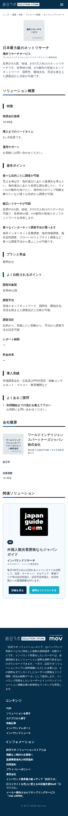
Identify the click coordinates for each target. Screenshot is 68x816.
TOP (8, 708)
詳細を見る (18, 590)
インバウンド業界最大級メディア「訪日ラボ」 (32, 779)
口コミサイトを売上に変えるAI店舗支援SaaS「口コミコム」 (33, 785)
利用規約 (11, 764)
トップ (6, 14)
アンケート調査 (33, 14)
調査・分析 (17, 14)
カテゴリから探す (16, 718)
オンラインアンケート (54, 14)
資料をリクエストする (44, 590)
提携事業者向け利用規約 (19, 759)
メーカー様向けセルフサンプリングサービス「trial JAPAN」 (30, 793)
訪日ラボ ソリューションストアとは (26, 749)
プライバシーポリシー (18, 769)
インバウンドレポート (18, 728)
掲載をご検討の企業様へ (19, 754)
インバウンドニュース (18, 733)
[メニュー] (61, 4)
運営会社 (11, 774)
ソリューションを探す (18, 713)
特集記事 (11, 723)
